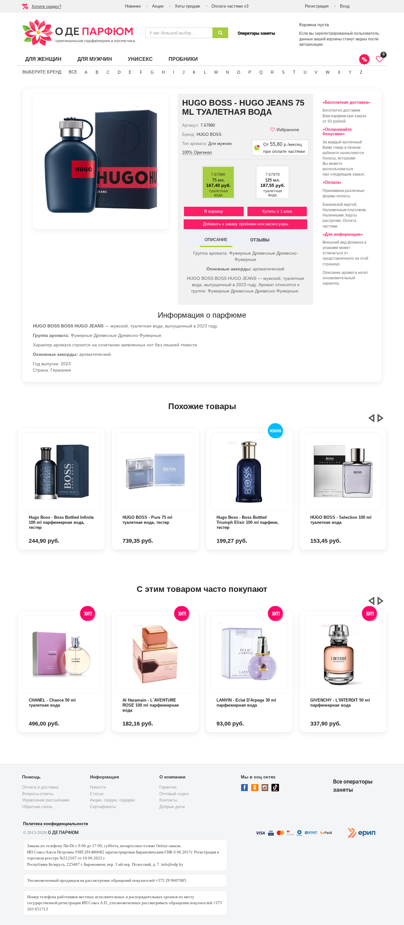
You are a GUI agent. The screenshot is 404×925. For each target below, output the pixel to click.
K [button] (194, 72)
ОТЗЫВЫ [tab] (260, 240)
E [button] (130, 72)
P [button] (249, 72)
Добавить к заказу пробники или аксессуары (245, 224)
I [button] (173, 72)
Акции (157, 6)
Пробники (183, 59)
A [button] (86, 72)
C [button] (108, 72)
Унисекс (140, 59)
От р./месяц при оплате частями (284, 148)
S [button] (283, 72)
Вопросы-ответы (37, 793)
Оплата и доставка (40, 787)
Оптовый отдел (174, 793)
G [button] (152, 72)
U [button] (305, 72)
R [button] (272, 72)
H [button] (163, 72)
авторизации (311, 44)
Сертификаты (103, 806)
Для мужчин (94, 59)
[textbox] (178, 32)
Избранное (287, 129)
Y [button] (350, 72)
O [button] (238, 72)
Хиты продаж (187, 6)
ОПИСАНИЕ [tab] (216, 239)
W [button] (328, 72)
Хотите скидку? (46, 6)
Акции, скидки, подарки (112, 800)
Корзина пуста (314, 24)
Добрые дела (172, 806)
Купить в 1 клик (277, 211)
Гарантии (167, 787)
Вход (345, 6)
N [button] (227, 72)
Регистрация (317, 6)
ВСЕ (73, 72)
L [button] (205, 72)
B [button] (97, 72)
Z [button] (361, 72)
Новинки (133, 6)
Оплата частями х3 (229, 6)
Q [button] (261, 72)
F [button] (141, 72)
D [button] (119, 72)
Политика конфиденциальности (55, 823)
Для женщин (43, 59)
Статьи (96, 793)
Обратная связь (37, 806)
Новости (98, 787)
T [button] (294, 72)
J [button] (183, 72)
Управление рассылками (45, 800)
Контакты (168, 800)
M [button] (216, 72)
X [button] (339, 72)
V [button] (316, 72)
